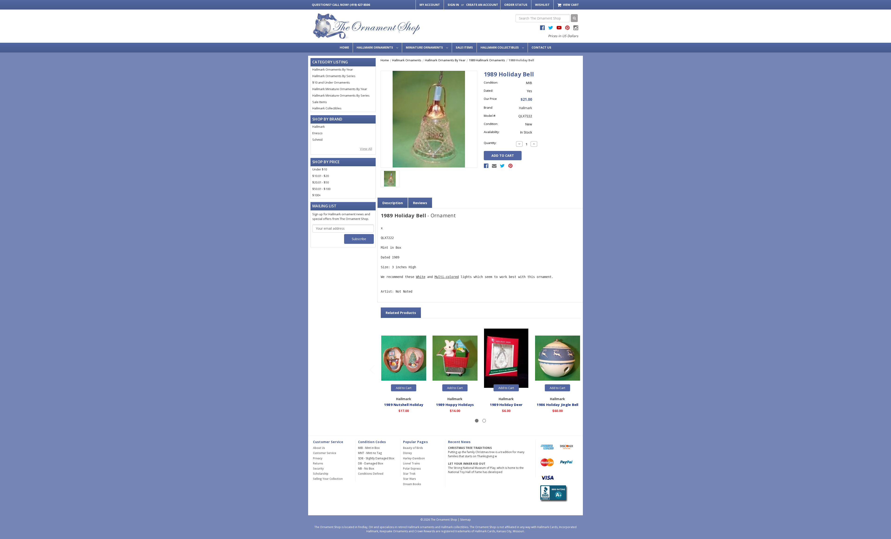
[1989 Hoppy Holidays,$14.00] (455, 358)
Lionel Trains (411, 463)
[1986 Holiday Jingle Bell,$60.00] (557, 358)
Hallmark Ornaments (375, 47)
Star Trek (409, 474)
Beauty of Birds (413, 448)
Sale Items (464, 47)
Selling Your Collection (328, 479)
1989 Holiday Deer (506, 404)
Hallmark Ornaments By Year (332, 69)
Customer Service (324, 453)
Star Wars (409, 479)
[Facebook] (486, 166)
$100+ (316, 195)
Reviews (420, 202)
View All (366, 149)
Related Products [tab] (401, 312)
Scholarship (320, 474)
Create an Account (482, 5)
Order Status (515, 5)
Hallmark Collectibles (500, 47)
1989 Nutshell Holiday (403, 404)
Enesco (317, 133)
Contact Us (541, 47)
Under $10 (319, 169)
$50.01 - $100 (321, 189)
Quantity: (490, 143)
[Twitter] (502, 166)
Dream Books (412, 484)
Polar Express (412, 468)
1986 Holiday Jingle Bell (557, 404)
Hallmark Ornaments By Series (333, 76)
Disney (407, 453)
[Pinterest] (510, 166)
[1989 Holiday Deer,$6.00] (506, 358)
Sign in (453, 5)
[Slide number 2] (484, 420)
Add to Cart (403, 388)
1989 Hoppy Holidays (455, 404)
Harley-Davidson (414, 458)
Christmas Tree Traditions (470, 448)
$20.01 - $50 (320, 182)
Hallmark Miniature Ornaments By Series (341, 95)
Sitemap (465, 520)
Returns (318, 463)
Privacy (317, 458)
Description (392, 202)
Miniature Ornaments (425, 47)
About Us (319, 448)
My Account (430, 5)
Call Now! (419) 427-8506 (341, 5)
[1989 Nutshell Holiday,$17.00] (403, 358)
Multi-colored (447, 277)
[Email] (494, 166)
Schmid (317, 139)
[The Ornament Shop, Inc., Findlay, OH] (553, 494)
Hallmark (318, 126)
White (420, 277)
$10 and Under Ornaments (331, 82)
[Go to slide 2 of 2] (371, 370)
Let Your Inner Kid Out (467, 464)
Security (318, 468)
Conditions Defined (370, 474)
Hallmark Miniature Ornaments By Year (339, 89)
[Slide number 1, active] (476, 420)
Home (344, 47)
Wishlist (542, 5)
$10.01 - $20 (320, 176)
